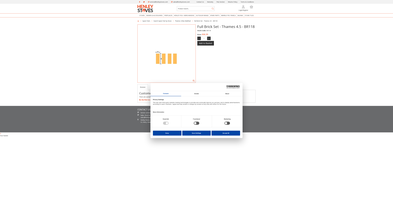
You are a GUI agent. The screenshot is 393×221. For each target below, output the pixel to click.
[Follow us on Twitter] (144, 2)
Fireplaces (168, 15)
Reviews (142, 87)
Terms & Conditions (247, 2)
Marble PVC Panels (228, 15)
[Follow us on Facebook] (139, 2)
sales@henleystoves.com (181, 2)
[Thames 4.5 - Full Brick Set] (166, 53)
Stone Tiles (249, 15)
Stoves (142, 15)
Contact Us (200, 2)
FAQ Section (220, 2)
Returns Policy (232, 2)
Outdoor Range (202, 15)
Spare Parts (214, 15)
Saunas (240, 15)
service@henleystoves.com (159, 2)
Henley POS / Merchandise (184, 15)
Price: (199, 35)
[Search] (212, 8)
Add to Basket (205, 43)
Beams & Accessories (154, 15)
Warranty (210, 2)
